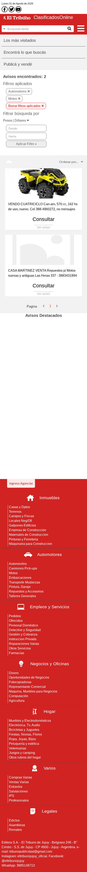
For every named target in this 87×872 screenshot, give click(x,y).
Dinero (14, 673)
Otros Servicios (20, 648)
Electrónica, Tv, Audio (24, 725)
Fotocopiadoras (20, 682)
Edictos (14, 820)
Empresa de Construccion (27, 530)
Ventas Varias (19, 782)
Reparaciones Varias (24, 643)
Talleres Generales (22, 596)
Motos (12, 98)
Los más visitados (20, 40)
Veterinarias (17, 748)
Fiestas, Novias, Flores (25, 734)
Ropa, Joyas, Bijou (22, 739)
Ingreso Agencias (21, 483)
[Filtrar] (26, 144)
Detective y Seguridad (25, 630)
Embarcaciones (20, 577)
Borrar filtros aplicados (24, 106)
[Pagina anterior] (43, 306)
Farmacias (16, 653)
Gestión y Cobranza (23, 634)
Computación (18, 696)
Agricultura (16, 700)
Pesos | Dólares (14, 120)
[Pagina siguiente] (57, 306)
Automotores (17, 91)
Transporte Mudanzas (24, 582)
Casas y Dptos (19, 507)
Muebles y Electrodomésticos (30, 720)
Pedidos (15, 616)
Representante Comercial (27, 686)
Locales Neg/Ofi (20, 520)
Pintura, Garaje (20, 586)
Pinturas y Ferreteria (23, 539)
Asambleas (17, 825)
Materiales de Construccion (28, 534)
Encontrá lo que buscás (25, 52)
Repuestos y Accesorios (26, 591)
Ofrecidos (16, 620)
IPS (11, 795)
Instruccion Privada (22, 639)
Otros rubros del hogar (25, 757)
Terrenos (15, 511)
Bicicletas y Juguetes (24, 729)
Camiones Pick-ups (23, 568)
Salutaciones (18, 791)
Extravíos (15, 786)
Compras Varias (20, 777)
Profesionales (19, 800)
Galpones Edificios (22, 525)
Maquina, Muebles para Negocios (33, 691)
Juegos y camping (22, 752)
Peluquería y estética (24, 743)
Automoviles (18, 563)
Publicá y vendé (18, 64)
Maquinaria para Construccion (30, 543)
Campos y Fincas (21, 516)
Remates (15, 829)
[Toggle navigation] (81, 28)
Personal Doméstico (23, 625)
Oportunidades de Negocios (29, 677)
